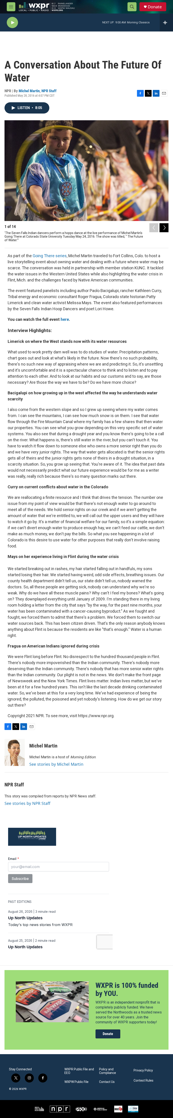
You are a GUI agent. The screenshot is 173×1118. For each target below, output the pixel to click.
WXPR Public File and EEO (79, 1071)
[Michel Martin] (15, 752)
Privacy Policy (143, 1070)
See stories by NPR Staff (27, 803)
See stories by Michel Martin (56, 764)
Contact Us (107, 1082)
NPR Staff (49, 91)
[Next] (163, 227)
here (65, 319)
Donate (155, 6)
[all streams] (166, 22)
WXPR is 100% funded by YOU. (127, 989)
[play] (12, 22)
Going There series (50, 255)
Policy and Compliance (107, 1071)
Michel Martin (29, 91)
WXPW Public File (76, 1082)
